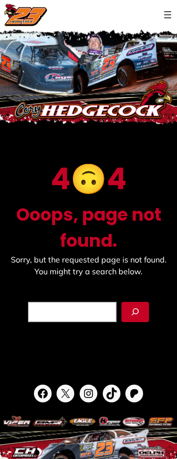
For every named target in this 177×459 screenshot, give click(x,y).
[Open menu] (168, 15)
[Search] (135, 312)
